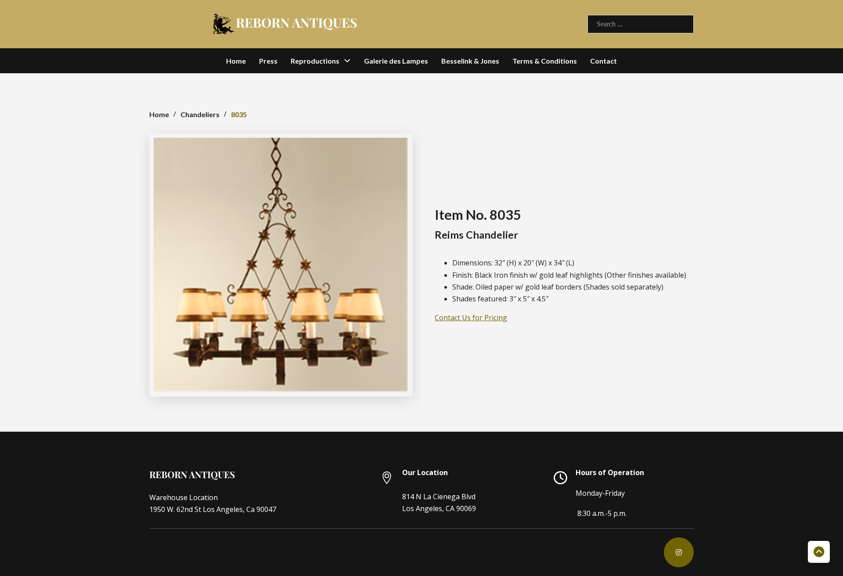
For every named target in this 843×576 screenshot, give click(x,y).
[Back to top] (819, 552)
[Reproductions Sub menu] (347, 60)
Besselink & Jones (470, 61)
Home (236, 61)
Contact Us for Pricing (471, 317)
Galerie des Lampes (396, 61)
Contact (603, 61)
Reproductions (315, 61)
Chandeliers (200, 114)
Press (268, 61)
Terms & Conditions (544, 61)
